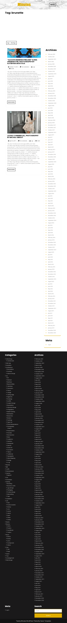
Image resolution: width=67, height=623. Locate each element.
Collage (9, 392)
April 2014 (50, 232)
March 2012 (51, 293)
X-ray (8, 462)
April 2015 (50, 203)
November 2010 (52, 332)
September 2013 (52, 249)
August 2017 (51, 135)
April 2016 (50, 174)
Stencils (9, 445)
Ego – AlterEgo (11, 43)
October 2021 (51, 56)
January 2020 (51, 64)
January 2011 (51, 328)
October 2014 (51, 218)
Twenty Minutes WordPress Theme (27, 621)
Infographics (10, 409)
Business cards (11, 485)
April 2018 (50, 115)
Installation (9, 498)
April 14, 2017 (12, 141)
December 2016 (52, 154)
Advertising (9, 359)
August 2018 (51, 105)
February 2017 (51, 149)
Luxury (9, 511)
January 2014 (51, 240)
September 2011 (52, 308)
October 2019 (51, 71)
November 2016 (52, 157)
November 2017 (52, 127)
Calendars (10, 386)
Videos (9, 545)
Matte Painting (11, 411)
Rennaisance (10, 435)
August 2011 (51, 311)
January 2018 (51, 122)
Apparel (9, 475)
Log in (49, 344)
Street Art (9, 447)
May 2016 (50, 171)
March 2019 (51, 88)
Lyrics (8, 540)
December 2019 (52, 66)
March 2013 (51, 264)
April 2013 (50, 262)
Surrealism (10, 449)
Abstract (9, 380)
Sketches (9, 441)
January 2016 (51, 181)
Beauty (8, 464)
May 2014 (50, 230)
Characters (10, 388)
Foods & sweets (11, 504)
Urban (9, 517)
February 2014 (51, 237)
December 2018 (52, 96)
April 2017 (50, 144)
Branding (9, 483)
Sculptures (10, 439)
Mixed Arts (10, 416)
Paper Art (9, 422)
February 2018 (51, 120)
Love (8, 509)
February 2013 (51, 267)
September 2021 (52, 59)
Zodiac (9, 519)
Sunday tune (10, 543)
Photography (10, 426)
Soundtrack (10, 530)
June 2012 (50, 286)
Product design (11, 492)
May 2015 (50, 201)
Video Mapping (11, 458)
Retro (8, 437)
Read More (11, 102)
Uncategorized (10, 558)
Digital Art (9, 396)
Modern (9, 418)
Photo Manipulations (12, 424)
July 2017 (50, 137)
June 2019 (50, 81)
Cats (8, 549)
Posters (9, 528)
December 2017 (52, 125)
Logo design (10, 488)
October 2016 (51, 159)
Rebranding (10, 494)
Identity (8, 481)
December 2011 (52, 301)
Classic (9, 390)
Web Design (9, 560)
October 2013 (51, 247)
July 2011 (50, 313)
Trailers (9, 532)
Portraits (9, 432)
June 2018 (50, 110)
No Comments (24, 67)
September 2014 (52, 220)
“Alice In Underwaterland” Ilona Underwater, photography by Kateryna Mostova (22, 62)
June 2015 (50, 198)
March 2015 (51, 205)
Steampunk (10, 443)
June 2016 (50, 169)
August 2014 (51, 223)
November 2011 (52, 303)
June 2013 (50, 257)
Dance (9, 536)
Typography (10, 456)
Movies (8, 524)
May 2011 (50, 318)
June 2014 (50, 227)
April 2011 (50, 320)
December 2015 (52, 183)
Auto (8, 502)
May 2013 (50, 259)
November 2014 (52, 215)
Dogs (8, 551)
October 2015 (51, 188)
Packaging (10, 490)
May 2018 (50, 113)
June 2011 (50, 315)
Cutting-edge (10, 394)
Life (7, 500)
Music (7, 534)
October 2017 (51, 130)
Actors (9, 526)
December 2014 (52, 213)
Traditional (10, 454)
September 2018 (52, 103)
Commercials (10, 361)
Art (7, 376)
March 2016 (51, 176)
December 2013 (52, 242)
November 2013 (52, 245)
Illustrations (10, 405)
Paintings (9, 420)
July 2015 (50, 196)
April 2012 (50, 291)
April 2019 (50, 86)
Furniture (9, 371)
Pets (7, 547)
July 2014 (50, 225)
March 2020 (51, 61)
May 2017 (50, 142)
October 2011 (51, 306)
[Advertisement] (33, 28)
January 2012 (51, 298)
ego (32, 67)
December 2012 (52, 271)
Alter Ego (8, 363)
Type (8, 496)
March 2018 (51, 117)
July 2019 (50, 78)
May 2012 (50, 289)
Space (7, 553)
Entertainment (10, 471)
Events (9, 538)
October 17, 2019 (13, 67)
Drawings (9, 399)
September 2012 (52, 279)
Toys (7, 556)
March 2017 (51, 147)
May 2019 (50, 83)
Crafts (7, 469)
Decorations (10, 369)
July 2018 (50, 108)
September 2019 (52, 74)
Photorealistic (11, 430)
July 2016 (50, 166)
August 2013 (51, 252)
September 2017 (52, 132)
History (9, 507)
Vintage (9, 460)
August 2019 (51, 76)
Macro (10, 428)
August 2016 (51, 164)
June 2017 (50, 139)
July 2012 (50, 284)
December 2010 (52, 330)
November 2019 (52, 69)
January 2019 (51, 93)
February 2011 (51, 325)
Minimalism (10, 413)
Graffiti (9, 401)
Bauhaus (9, 382)
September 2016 (52, 161)
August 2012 (51, 281)
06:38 (11, 68)
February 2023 (51, 54)
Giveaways (9, 479)
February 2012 (51, 296)
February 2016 (51, 179)
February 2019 (51, 91)
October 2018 (51, 100)
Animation (9, 365)
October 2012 (51, 276)
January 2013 (51, 269)
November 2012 (52, 274)
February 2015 (51, 208)
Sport (8, 515)
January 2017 (51, 152)
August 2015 (51, 193)
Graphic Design (11, 403)
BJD (7, 467)
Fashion (8, 473)
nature (9, 513)
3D (8, 377)
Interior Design (11, 373)
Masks (8, 522)
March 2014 (51, 235)
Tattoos (9, 452)
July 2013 (50, 254)
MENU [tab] (52, 5)
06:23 (37, 141)
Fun (7, 477)
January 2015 (51, 210)
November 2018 (52, 98)
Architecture (9, 367)
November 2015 (52, 186)
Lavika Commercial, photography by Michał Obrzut (22, 136)
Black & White (10, 384)
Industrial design (11, 407)
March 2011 (51, 323)
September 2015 (52, 191)
